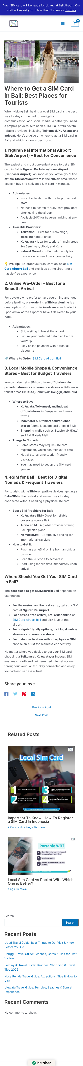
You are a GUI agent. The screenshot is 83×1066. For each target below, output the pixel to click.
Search (9, 916)
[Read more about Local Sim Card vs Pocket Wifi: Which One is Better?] (41, 856)
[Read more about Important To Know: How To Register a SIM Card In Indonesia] (41, 779)
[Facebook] (6, 694)
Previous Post (41, 707)
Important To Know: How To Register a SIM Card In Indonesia (40, 820)
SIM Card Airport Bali (47, 358)
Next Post (41, 715)
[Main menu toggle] (63, 23)
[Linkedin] (33, 694)
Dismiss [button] (70, 10)
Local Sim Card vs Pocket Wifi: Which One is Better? (41, 881)
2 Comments (15, 827)
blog (28, 827)
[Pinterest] (24, 694)
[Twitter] (15, 694)
